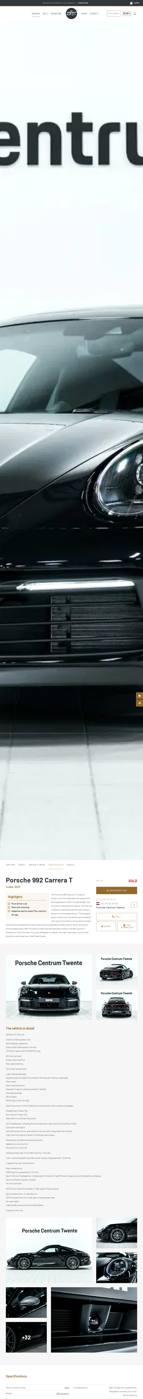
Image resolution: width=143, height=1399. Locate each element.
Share (107, 926)
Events (94, 13)
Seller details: (106, 899)
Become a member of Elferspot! (65, 3)
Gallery (21, 864)
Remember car (118, 890)
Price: (100, 880)
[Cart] (134, 13)
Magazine (56, 13)
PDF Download (127, 926)
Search (36, 13)
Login (136, 3)
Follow (113, 13)
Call (118, 916)
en (127, 13)
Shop (84, 13)
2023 (67, 1387)
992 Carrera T (62, 1393)
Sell (45, 13)
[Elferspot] (71, 13)
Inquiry (70, 864)
